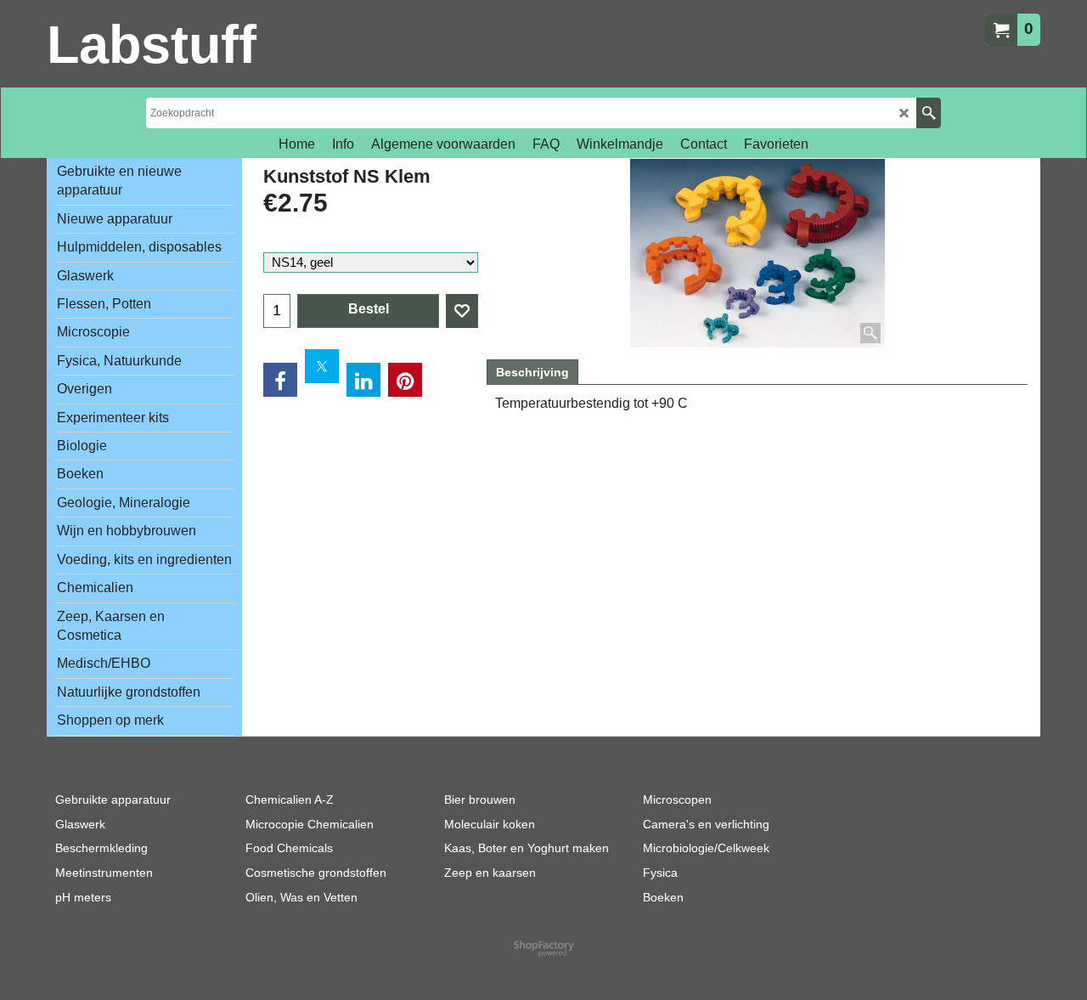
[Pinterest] (405, 380)
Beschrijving (532, 372)
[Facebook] (280, 380)
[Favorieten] (462, 311)
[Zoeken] (928, 113)
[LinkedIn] (363, 380)
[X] (322, 366)
